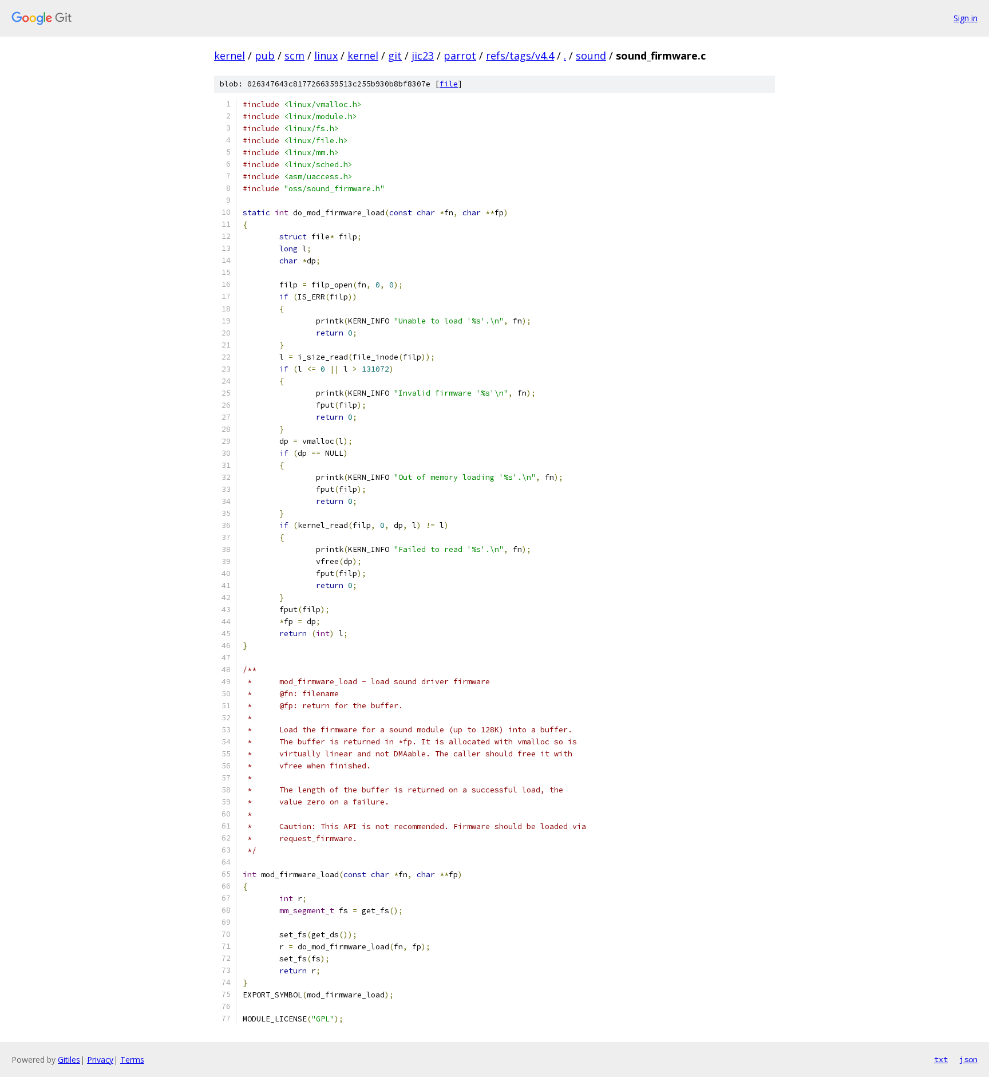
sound (591, 55)
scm (294, 55)
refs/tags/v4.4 (520, 55)
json (968, 1059)
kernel (229, 55)
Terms (132, 1059)
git (395, 55)
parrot (460, 55)
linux (326, 55)
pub (265, 55)
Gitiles (69, 1059)
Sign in (966, 18)
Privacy (100, 1059)
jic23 (423, 55)
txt (941, 1059)
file (449, 84)
